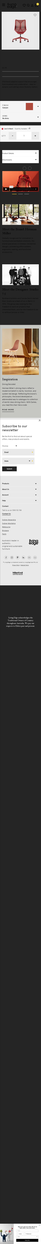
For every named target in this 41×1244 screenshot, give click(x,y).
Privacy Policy (16, 565)
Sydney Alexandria (9, 520)
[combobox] (10, 445)
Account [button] (5, 495)
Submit (9, 469)
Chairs (4, 54)
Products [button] (5, 484)
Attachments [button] (7, 160)
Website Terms (25, 565)
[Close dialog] (39, 1225)
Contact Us (6, 514)
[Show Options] (37, 1237)
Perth (4, 534)
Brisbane (5, 531)
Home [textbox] (5, 446)
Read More (8, 257)
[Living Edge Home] (12, 6)
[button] (20, 106)
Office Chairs (13, 54)
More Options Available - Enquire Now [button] (14, 146)
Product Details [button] (8, 153)
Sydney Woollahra (9, 523)
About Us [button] (5, 489)
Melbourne (6, 527)
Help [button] (4, 501)
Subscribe (27, 1240)
